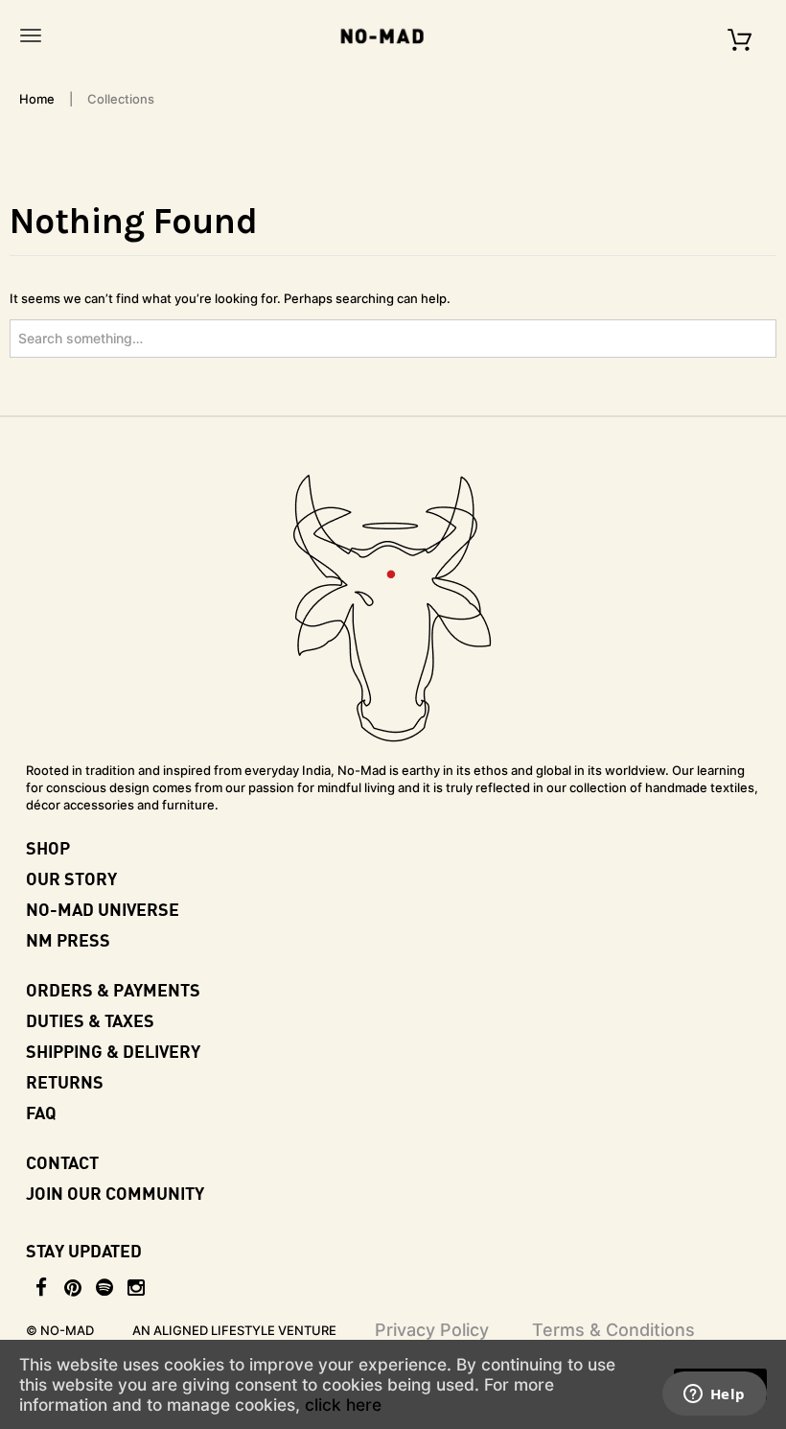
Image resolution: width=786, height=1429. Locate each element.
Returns (65, 1081)
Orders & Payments (113, 989)
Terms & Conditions (613, 1330)
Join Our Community (115, 1193)
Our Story (71, 878)
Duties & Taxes (90, 1020)
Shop (48, 847)
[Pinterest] (73, 1288)
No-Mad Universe (102, 909)
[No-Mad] (388, 35)
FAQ (41, 1112)
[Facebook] (42, 1288)
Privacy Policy (432, 1330)
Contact (62, 1162)
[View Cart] (739, 35)
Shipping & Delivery (113, 1051)
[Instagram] (136, 1288)
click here (343, 1404)
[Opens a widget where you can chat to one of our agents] (714, 1395)
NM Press (68, 939)
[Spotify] (105, 1288)
